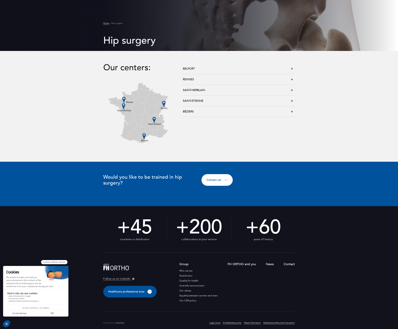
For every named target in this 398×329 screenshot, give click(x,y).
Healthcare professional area (126, 292)
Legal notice (214, 322)
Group (183, 264)
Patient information (252, 322)
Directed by (109, 323)
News (270, 264)
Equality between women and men (198, 295)
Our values (185, 290)
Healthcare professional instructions (279, 322)
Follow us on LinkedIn (117, 279)
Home (106, 23)
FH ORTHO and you (242, 264)
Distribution (185, 275)
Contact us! (213, 180)
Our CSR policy (187, 300)
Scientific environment (191, 285)
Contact (289, 264)
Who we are (185, 270)
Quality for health (188, 280)
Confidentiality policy (232, 322)
